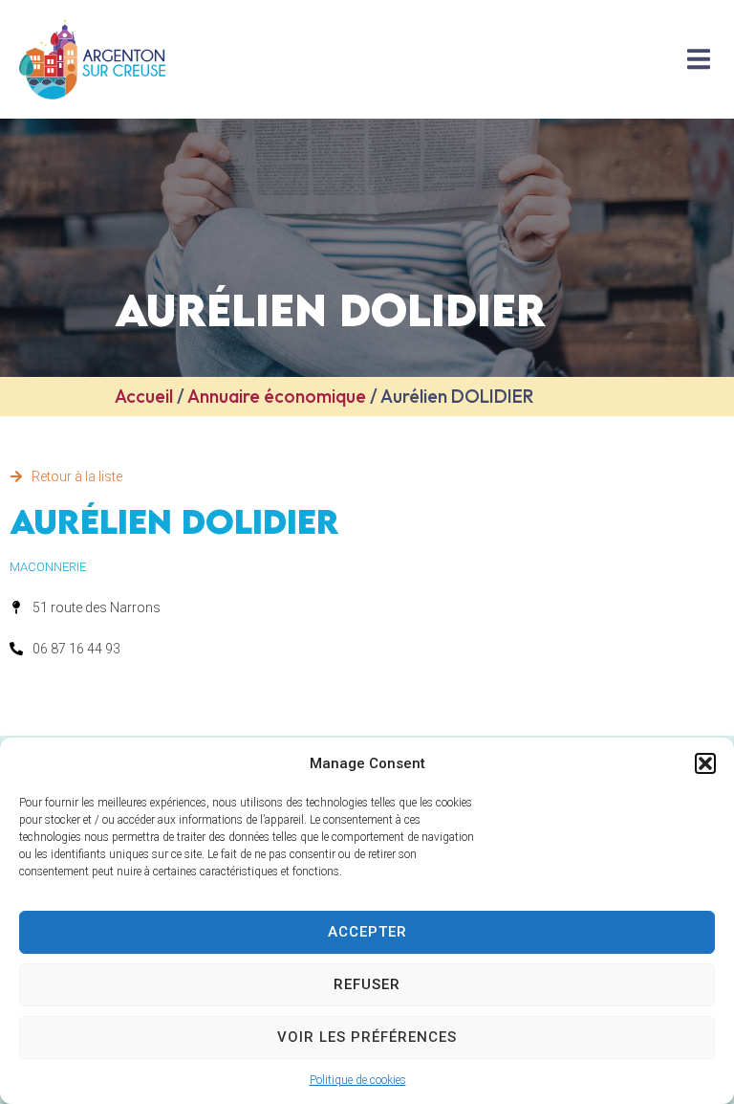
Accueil (144, 396)
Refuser (367, 984)
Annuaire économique (276, 396)
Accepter (367, 931)
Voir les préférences (367, 1037)
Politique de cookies (358, 1080)
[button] (705, 763)
